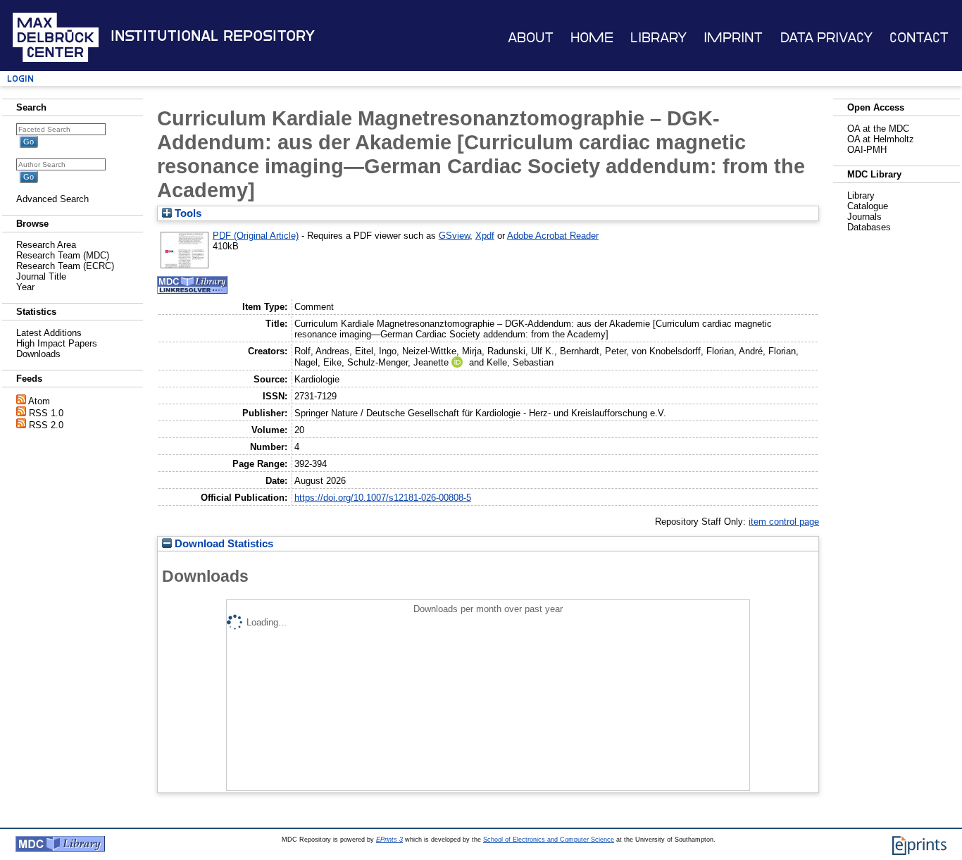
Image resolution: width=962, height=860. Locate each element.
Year (25, 287)
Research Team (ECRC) (65, 266)
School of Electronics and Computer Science (548, 839)
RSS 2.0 (46, 425)
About (531, 37)
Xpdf (484, 235)
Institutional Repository (213, 36)
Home (591, 37)
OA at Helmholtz (880, 139)
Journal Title (41, 276)
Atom (39, 401)
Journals (864, 216)
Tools (186, 213)
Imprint (733, 37)
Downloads (38, 354)
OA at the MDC (878, 128)
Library (658, 37)
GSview (454, 235)
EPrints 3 (389, 839)
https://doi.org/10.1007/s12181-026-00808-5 (382, 497)
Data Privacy (826, 37)
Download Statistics (222, 543)
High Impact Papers (56, 343)
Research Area (46, 244)
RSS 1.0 (46, 413)
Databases (869, 227)
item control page (784, 521)
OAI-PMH (867, 149)
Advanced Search (52, 199)
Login (20, 78)
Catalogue (867, 206)
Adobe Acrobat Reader (553, 235)
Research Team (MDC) (62, 255)
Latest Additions (49, 333)
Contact (919, 37)
